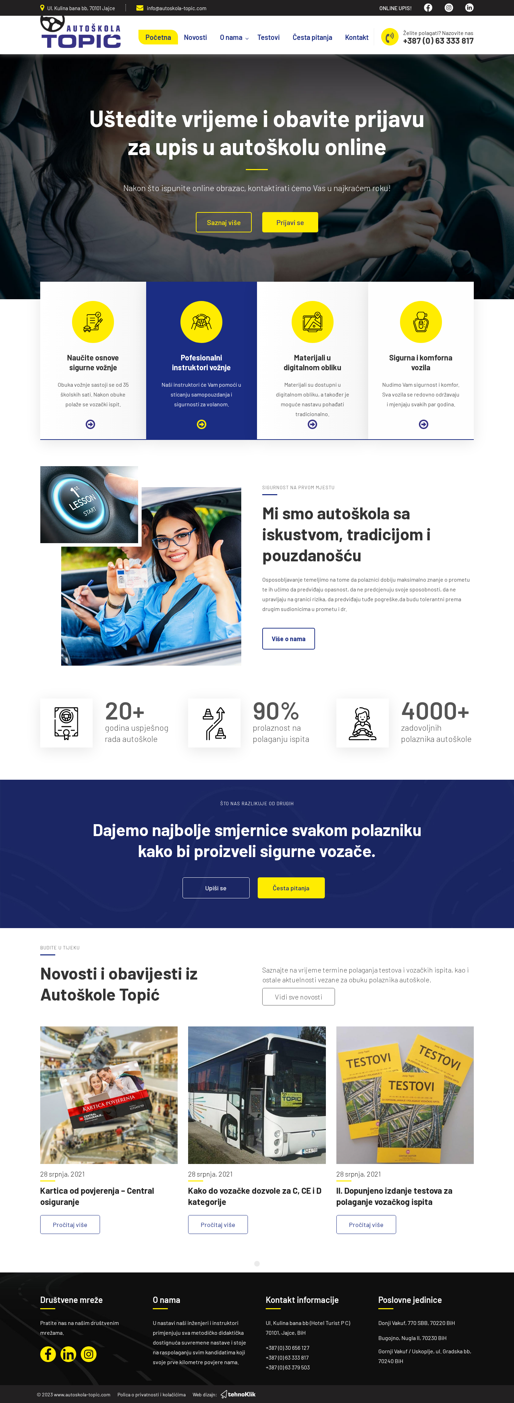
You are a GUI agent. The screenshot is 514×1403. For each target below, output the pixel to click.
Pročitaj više (70, 1224)
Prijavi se (290, 222)
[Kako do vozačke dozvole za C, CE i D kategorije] (257, 1095)
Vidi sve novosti (298, 996)
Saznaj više (224, 222)
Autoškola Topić (80, 32)
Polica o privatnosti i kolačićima (151, 1394)
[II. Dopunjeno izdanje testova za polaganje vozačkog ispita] (405, 1095)
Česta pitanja (291, 888)
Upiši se (216, 888)
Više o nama (289, 639)
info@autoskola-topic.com (176, 8)
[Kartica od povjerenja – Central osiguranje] (109, 1095)
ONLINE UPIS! (395, 8)
